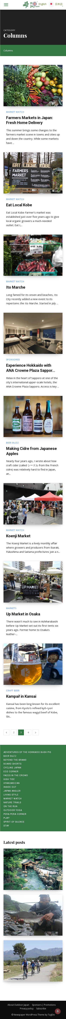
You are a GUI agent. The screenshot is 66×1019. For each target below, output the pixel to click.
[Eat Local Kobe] (33, 173)
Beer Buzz (12, 443)
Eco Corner (11, 771)
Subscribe (41, 1008)
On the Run (10, 806)
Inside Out (10, 787)
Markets (11, 608)
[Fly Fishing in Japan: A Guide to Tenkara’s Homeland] (33, 915)
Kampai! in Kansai (21, 696)
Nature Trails (12, 802)
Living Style (11, 795)
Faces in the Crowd (16, 775)
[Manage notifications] (58, 1011)
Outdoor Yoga (13, 810)
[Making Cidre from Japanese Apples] (33, 416)
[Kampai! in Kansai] (33, 664)
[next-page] (36, 732)
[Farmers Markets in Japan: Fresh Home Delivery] (33, 85)
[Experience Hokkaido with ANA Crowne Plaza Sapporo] (33, 333)
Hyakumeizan (12, 783)
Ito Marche (15, 287)
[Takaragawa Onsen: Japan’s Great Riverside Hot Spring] (33, 869)
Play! (7, 818)
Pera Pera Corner (15, 814)
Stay (6, 826)
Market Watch (15, 112)
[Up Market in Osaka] (33, 582)
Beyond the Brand (15, 760)
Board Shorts (12, 764)
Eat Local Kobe (19, 205)
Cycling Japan (12, 768)
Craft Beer (13, 691)
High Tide (9, 779)
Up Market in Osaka (23, 614)
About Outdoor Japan (18, 1004)
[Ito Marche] (33, 255)
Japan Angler (12, 791)
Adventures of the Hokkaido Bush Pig (27, 752)
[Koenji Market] (33, 503)
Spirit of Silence (14, 822)
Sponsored (13, 360)
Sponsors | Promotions (44, 1004)
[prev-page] (7, 732)
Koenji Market (18, 536)
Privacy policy (26, 1008)
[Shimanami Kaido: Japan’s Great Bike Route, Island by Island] (33, 961)
